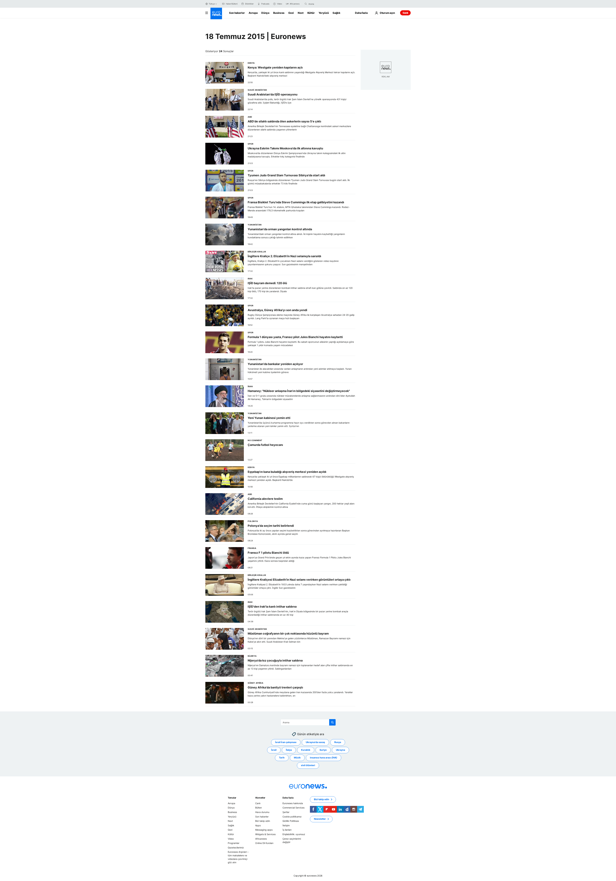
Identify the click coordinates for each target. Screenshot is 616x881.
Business (278, 12)
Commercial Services (293, 807)
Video (231, 838)
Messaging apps (264, 830)
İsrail (274, 750)
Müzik (297, 757)
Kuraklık (305, 750)
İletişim (286, 825)
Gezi (291, 12)
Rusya (337, 742)
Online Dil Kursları (264, 843)
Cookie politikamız (292, 816)
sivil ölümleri (308, 765)
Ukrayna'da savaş (315, 742)
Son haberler (237, 12)
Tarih (282, 757)
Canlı (405, 12)
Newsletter (320, 819)
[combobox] (322, 3)
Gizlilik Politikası (290, 821)
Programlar (233, 843)
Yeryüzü (324, 12)
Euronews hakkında (292, 803)
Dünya (265, 12)
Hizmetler (260, 797)
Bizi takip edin (262, 821)
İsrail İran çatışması (285, 742)
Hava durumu (262, 812)
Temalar (232, 797)
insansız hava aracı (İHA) (323, 757)
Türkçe (212, 4)
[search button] (305, 3)
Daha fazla (287, 797)
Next (301, 12)
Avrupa (253, 12)
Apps (258, 825)
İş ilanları (286, 830)
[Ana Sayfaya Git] (216, 13)
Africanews (261, 838)
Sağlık (336, 12)
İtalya (289, 750)
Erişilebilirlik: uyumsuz (293, 834)
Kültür (311, 12)
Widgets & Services (265, 834)
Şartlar (285, 812)
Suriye (323, 750)
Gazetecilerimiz (236, 847)
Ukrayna (340, 750)
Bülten (258, 807)
